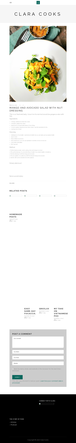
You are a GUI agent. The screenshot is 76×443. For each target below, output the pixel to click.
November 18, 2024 (29, 316)
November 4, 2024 (58, 318)
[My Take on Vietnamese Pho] (60, 250)
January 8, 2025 (13, 219)
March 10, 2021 (13, 105)
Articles (13, 422)
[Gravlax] (45, 250)
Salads (12, 183)
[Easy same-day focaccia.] (30, 250)
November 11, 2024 (44, 311)
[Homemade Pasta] (16, 203)
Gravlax (44, 309)
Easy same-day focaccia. (30, 311)
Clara (15, 221)
